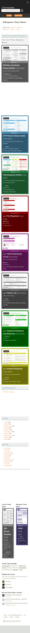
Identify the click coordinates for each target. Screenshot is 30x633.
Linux (5, 422)
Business (6, 29)
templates (23, 302)
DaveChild (8, 581)
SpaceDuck (8, 584)
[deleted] (7, 221)
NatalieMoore (8, 73)
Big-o (5, 463)
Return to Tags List (9, 392)
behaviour (5, 80)
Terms (11, 617)
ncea (10, 340)
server (9, 150)
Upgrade (6, 456)
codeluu (6, 185)
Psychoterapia (8, 459)
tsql (6, 556)
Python (6, 424)
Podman (6, 448)
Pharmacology (8, 435)
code (6, 150)
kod (13, 189)
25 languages (22, 567)
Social (20, 27)
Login (9, 15)
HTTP (14, 27)
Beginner (6, 437)
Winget (6, 458)
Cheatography (6, 566)
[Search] (22, 10)
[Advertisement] (11, 2)
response (19, 150)
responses (13, 340)
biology (6, 340)
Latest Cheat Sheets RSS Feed (12, 621)
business (10, 78)
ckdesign (7, 146)
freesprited (7, 552)
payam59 (7, 377)
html (6, 302)
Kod (19, 29)
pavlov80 (7, 599)
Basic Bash (18, 595)
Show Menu (28, 2)
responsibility (19, 78)
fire (10, 225)
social (6, 78)
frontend (13, 302)
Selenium (6, 429)
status (14, 150)
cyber (10, 381)
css (5, 266)
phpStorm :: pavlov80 (21, 599)
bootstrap (21, 266)
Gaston (21, 536)
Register (18, 15)
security (6, 381)
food (21, 569)
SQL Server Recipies (22, 603)
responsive (15, 266)
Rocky (6, 450)
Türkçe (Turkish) (12, 191)
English (6, 191)
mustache (5, 304)
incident (19, 381)
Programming (7, 431)
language (15, 569)
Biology (6, 433)
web (8, 266)
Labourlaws (7, 452)
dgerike (6, 298)
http (12, 150)
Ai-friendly (7, 465)
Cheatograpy (7, 454)
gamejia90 (8, 595)
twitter (4, 268)
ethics (14, 78)
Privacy (17, 617)
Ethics (13, 29)
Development (7, 426)
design (11, 266)
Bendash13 (7, 336)
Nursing (6, 427)
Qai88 (6, 262)
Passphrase (7, 461)
